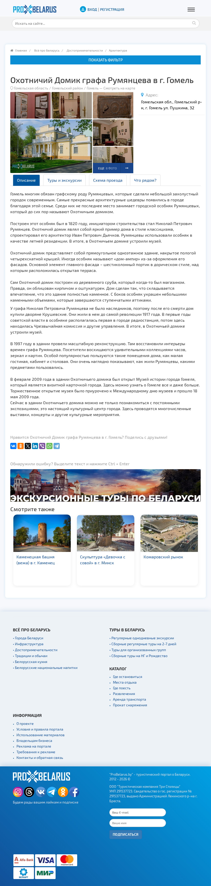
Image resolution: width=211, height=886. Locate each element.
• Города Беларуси (28, 638)
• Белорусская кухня (30, 661)
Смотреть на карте (119, 88)
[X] (28, 446)
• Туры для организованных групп (137, 650)
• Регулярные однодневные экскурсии (141, 638)
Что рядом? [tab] (145, 180)
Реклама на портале (33, 746)
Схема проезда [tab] (107, 180)
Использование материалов (40, 735)
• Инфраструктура (28, 644)
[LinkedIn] (35, 446)
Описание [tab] (26, 180)
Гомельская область (31, 88)
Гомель (93, 88)
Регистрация (112, 9)
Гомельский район (67, 88)
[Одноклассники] (20, 446)
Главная (21, 50)
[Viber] (42, 446)
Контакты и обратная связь (39, 757)
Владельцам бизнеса (34, 740)
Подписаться (126, 834)
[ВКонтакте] (13, 446)
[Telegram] (57, 446)
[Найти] (194, 23)
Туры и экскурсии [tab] (64, 180)
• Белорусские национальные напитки (45, 667)
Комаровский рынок (118, 556)
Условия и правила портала (39, 729)
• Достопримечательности (35, 650)
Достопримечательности (85, 50)
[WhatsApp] (49, 446)
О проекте (25, 723)
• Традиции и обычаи (30, 655)
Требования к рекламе (35, 752)
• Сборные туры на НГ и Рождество (138, 655)
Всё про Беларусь (46, 50)
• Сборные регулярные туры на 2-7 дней (142, 644)
